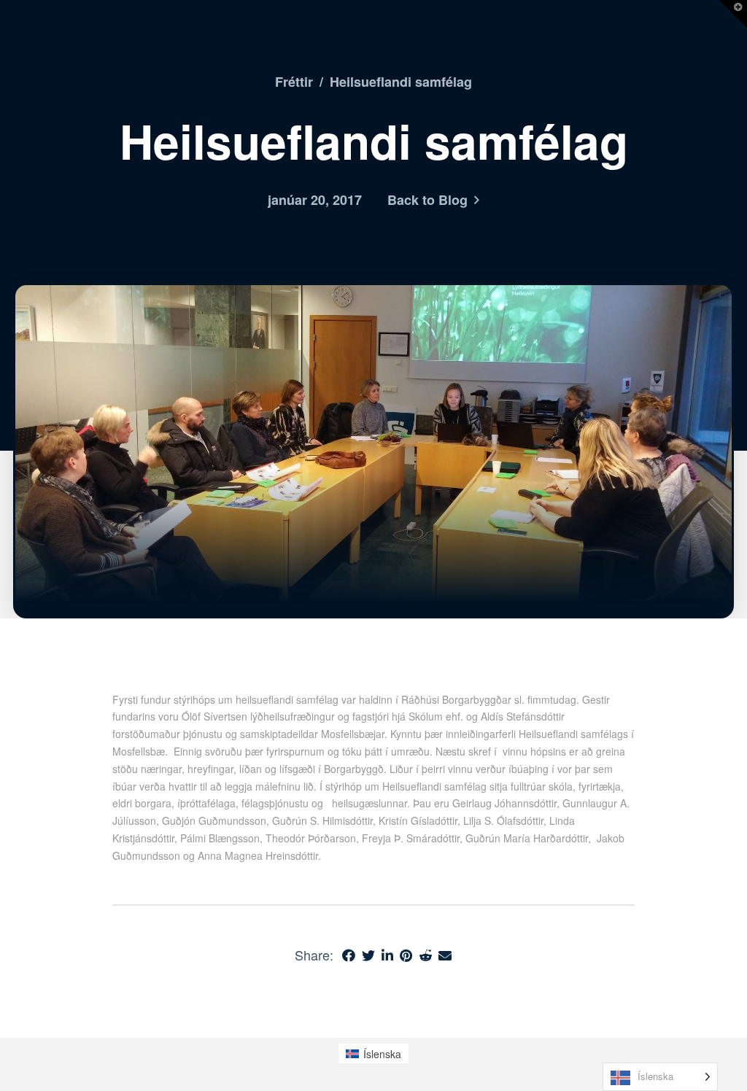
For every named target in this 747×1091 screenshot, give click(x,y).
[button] (733, 14)
